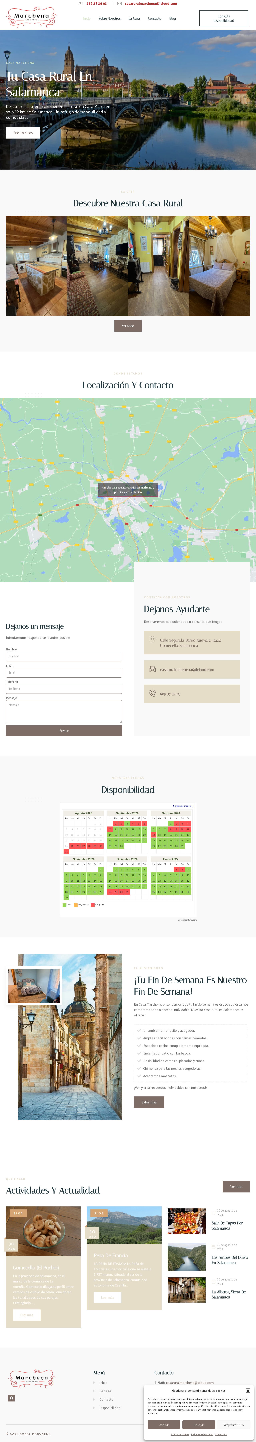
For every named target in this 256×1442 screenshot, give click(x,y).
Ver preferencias (234, 1425)
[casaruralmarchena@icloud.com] (152, 668)
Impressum (221, 1434)
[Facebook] (11, 1398)
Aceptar (164, 1425)
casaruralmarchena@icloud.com (187, 669)
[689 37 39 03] (152, 693)
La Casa (134, 18)
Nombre (11, 649)
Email (9, 665)
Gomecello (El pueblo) (36, 1268)
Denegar (199, 1425)
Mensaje (11, 698)
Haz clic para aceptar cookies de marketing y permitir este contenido (128, 490)
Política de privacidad (202, 1434)
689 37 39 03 (170, 693)
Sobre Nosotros (110, 18)
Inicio (87, 18)
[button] (248, 1391)
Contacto (154, 18)
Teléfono (12, 682)
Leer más (26, 1315)
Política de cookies (180, 1434)
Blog (172, 18)
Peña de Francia (111, 1255)
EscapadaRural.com (187, 920)
